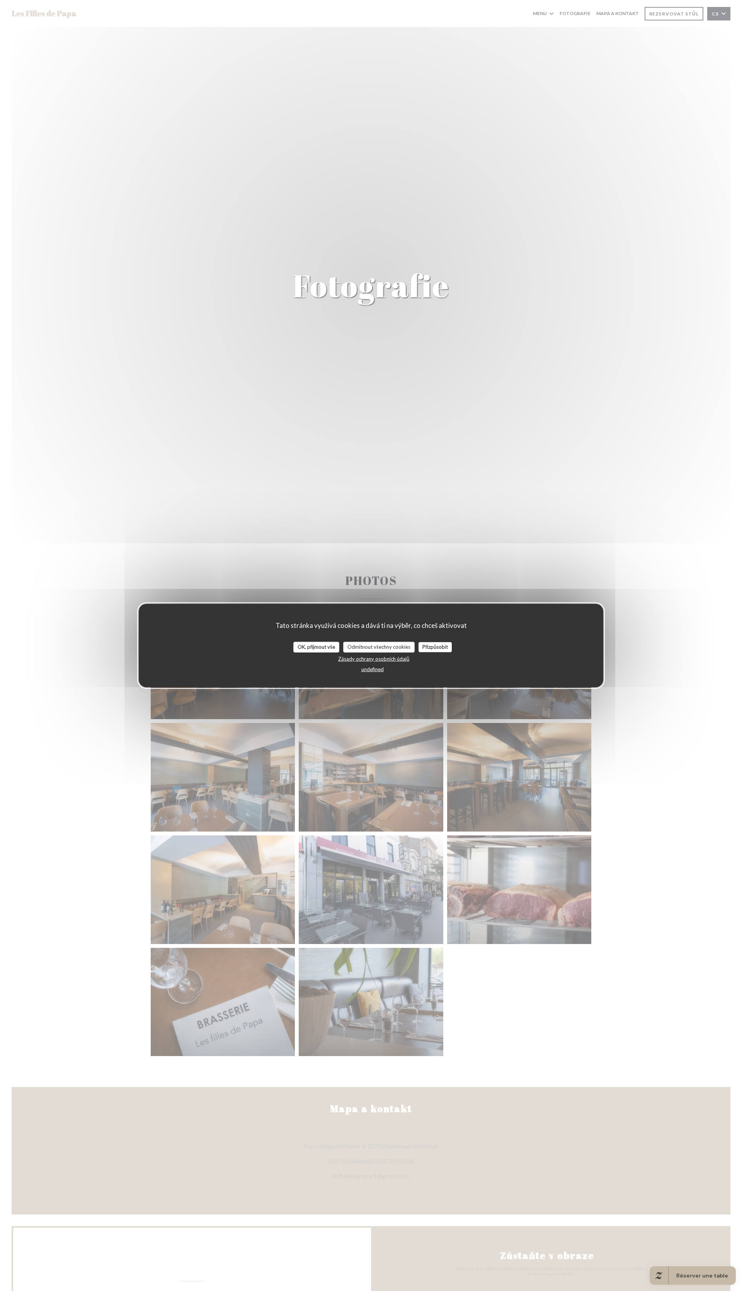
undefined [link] (372, 669)
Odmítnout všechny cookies (378, 646)
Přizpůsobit (435, 646)
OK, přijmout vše (316, 646)
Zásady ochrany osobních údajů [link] (373, 658)
